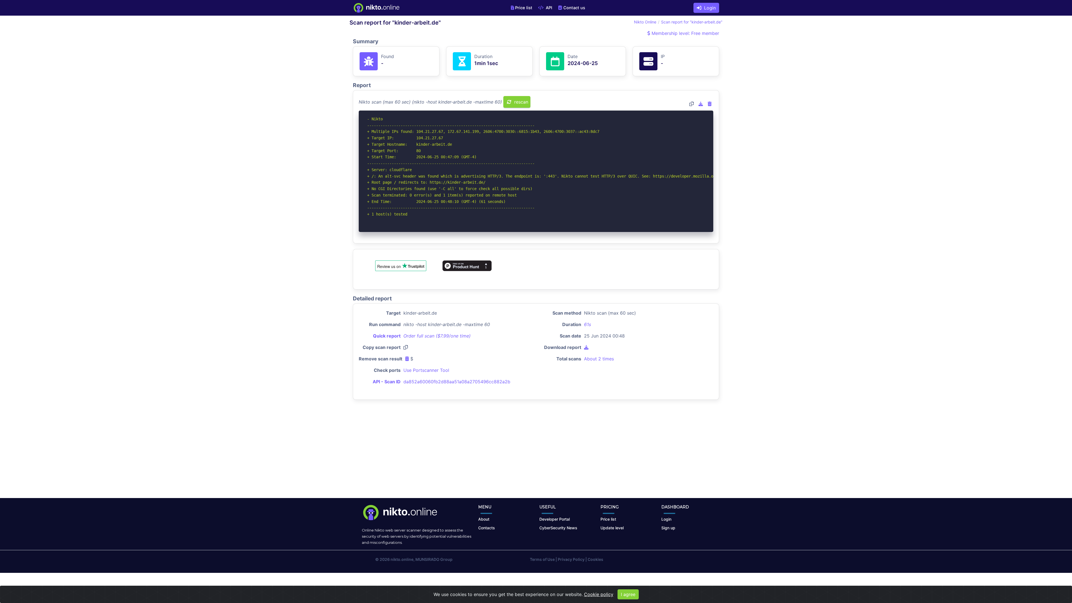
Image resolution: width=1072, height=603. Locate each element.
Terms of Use (542, 559)
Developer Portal (554, 519)
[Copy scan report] (691, 104)
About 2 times (599, 359)
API (548, 7)
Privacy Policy (571, 559)
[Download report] (701, 104)
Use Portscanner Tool (426, 370)
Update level (612, 527)
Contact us (574, 7)
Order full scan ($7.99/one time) (437, 336)
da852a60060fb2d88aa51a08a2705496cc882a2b (456, 381)
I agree (628, 594)
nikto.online (402, 559)
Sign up (668, 527)
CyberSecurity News (558, 527)
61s (587, 324)
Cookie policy (598, 594)
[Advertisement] (536, 453)
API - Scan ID (387, 381)
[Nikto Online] (376, 8)
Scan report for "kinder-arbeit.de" (691, 22)
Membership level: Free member (684, 33)
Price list (523, 7)
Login (708, 8)
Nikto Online (645, 22)
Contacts (486, 527)
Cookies (595, 559)
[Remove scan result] (709, 104)
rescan (520, 102)
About (483, 519)
